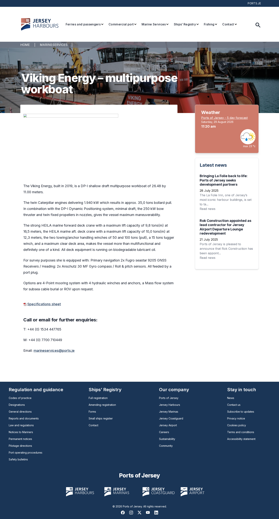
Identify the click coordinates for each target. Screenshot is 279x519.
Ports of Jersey (168, 398)
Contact (93, 425)
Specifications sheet (44, 304)
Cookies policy (236, 425)
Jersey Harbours (169, 404)
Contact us (233, 404)
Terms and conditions (240, 432)
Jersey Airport (168, 425)
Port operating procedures (25, 452)
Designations (17, 404)
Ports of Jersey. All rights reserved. (145, 506)
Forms (92, 411)
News (230, 398)
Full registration (98, 398)
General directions (20, 411)
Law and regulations (21, 425)
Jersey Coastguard (171, 418)
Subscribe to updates (240, 411)
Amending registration (102, 404)
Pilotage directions (20, 445)
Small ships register (101, 418)
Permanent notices (20, 438)
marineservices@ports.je (54, 351)
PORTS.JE (254, 3)
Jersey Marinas (168, 411)
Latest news (213, 165)
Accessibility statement (241, 438)
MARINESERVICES (54, 45)
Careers (164, 432)
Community (166, 445)
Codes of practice (20, 398)
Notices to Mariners (21, 432)
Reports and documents (24, 418)
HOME (25, 45)
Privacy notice (236, 418)
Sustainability (167, 438)
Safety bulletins (18, 459)
